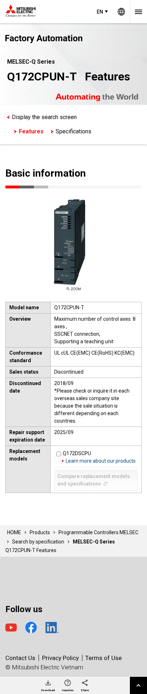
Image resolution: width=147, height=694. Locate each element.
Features (31, 131)
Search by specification (38, 542)
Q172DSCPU (77, 453)
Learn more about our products (101, 461)
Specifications (73, 131)
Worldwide (121, 11)
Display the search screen (44, 117)
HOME (14, 532)
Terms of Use (103, 657)
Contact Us (20, 657)
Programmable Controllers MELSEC (98, 532)
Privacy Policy (60, 657)
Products (40, 532)
